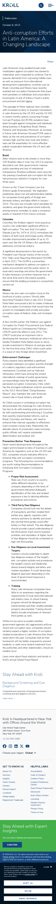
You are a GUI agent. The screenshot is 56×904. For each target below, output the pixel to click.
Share (50, 61)
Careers (6, 786)
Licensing (35, 799)
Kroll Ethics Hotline (40, 795)
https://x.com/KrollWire (21, 746)
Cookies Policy (37, 778)
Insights (6, 778)
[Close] (51, 867)
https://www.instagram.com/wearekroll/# (10, 746)
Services (6, 775)
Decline (28, 891)
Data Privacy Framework (42, 788)
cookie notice (29, 874)
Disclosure (35, 792)
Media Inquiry (9, 796)
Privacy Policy (37, 808)
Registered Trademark (13, 800)
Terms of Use (37, 812)
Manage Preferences (28, 898)
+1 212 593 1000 (11, 738)
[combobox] (31, 753)
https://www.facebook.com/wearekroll (5, 746)
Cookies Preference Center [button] (39, 783)
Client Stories (9, 782)
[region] (28, 883)
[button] (41, 5)
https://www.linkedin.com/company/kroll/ (16, 746)
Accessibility (36, 771)
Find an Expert (9, 789)
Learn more (8, 698)
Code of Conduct (38, 775)
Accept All (28, 883)
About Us (7, 771)
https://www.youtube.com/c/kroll (27, 746)
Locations (7, 793)
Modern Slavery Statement (38, 803)
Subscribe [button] (12, 845)
